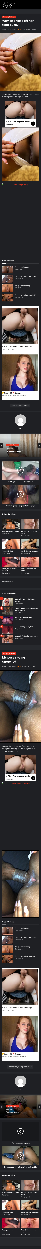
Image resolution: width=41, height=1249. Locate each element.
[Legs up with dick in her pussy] (7, 279)
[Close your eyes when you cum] (11, 562)
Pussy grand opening (22, 286)
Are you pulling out (21, 267)
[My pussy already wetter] (11, 524)
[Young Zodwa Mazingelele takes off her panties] (7, 611)
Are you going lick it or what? (25, 295)
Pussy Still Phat (7, 551)
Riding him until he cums (23, 617)
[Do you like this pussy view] (30, 524)
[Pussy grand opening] (7, 288)
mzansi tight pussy (20, 405)
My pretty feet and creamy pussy (26, 636)
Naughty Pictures (9, 17)
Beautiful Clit (11, 451)
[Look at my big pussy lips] (7, 630)
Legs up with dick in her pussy (25, 276)
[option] (20, 445)
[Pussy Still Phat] (11, 544)
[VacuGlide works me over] (30, 562)
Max (20, 428)
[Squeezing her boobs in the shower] (7, 602)
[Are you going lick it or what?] (7, 297)
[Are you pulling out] (7, 269)
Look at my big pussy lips (24, 627)
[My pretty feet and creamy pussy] (7, 639)
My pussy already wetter (10, 531)
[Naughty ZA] (9, 4)
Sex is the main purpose (29, 551)
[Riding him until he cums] (7, 620)
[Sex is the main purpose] (30, 544)
